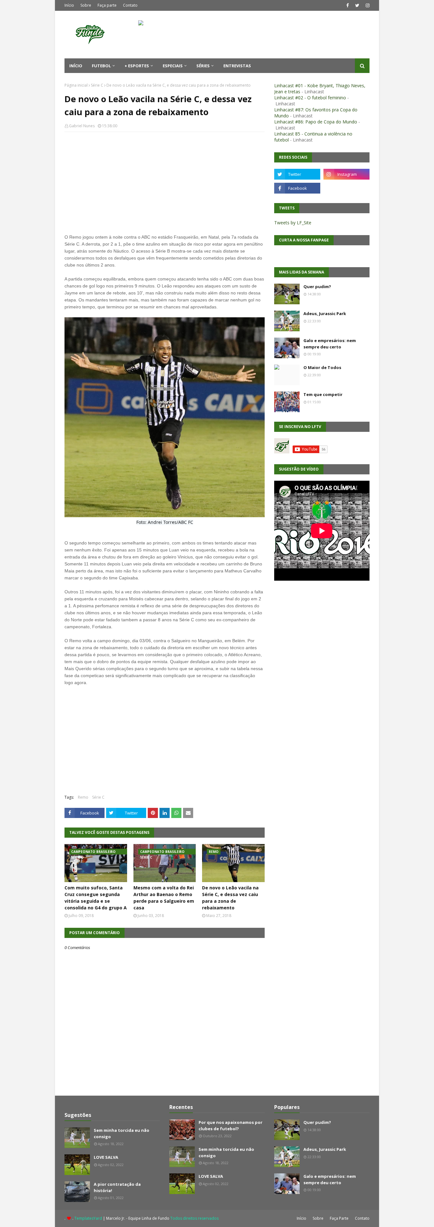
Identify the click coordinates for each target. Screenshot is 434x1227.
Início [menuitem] (75, 66)
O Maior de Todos (322, 367)
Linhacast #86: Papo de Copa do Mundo (315, 122)
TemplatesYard (88, 1218)
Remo (83, 797)
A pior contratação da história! (117, 1187)
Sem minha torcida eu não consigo (121, 1133)
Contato (130, 5)
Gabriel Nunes (82, 126)
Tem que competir (322, 394)
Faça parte (107, 5)
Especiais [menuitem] (173, 66)
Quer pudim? (317, 286)
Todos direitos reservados (194, 1218)
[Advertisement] (164, 182)
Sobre (85, 5)
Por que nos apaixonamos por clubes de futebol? (230, 1125)
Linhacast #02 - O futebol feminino (310, 98)
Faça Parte (339, 1218)
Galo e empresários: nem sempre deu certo (329, 344)
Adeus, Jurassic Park (324, 313)
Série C (97, 85)
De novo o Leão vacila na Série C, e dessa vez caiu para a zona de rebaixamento (230, 898)
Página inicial (76, 85)
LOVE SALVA (106, 1157)
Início (69, 5)
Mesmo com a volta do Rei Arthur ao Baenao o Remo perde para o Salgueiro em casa (163, 898)
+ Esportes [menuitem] (137, 66)
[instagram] (367, 5)
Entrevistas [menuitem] (237, 66)
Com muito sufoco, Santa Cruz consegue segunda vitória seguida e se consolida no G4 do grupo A (95, 898)
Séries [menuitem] (203, 66)
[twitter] (357, 5)
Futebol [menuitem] (101, 66)
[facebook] (347, 5)
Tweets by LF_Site (292, 223)
